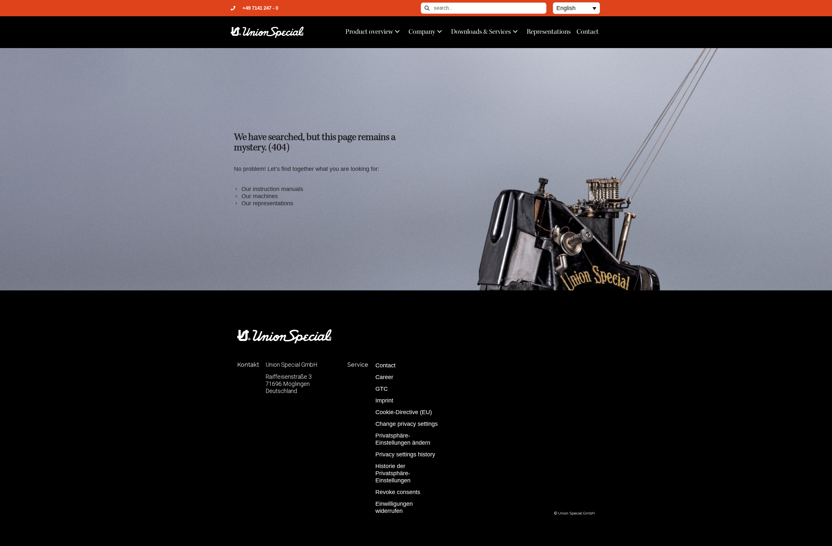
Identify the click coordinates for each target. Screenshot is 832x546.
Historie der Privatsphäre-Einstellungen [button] (392, 473)
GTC (381, 389)
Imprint (384, 400)
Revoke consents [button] (397, 492)
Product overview (369, 31)
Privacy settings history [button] (405, 454)
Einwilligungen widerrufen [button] (394, 507)
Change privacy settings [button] (406, 424)
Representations (549, 31)
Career (384, 377)
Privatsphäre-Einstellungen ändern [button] (402, 439)
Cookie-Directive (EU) (403, 412)
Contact (588, 31)
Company (422, 31)
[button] (576, 8)
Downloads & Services (481, 31)
